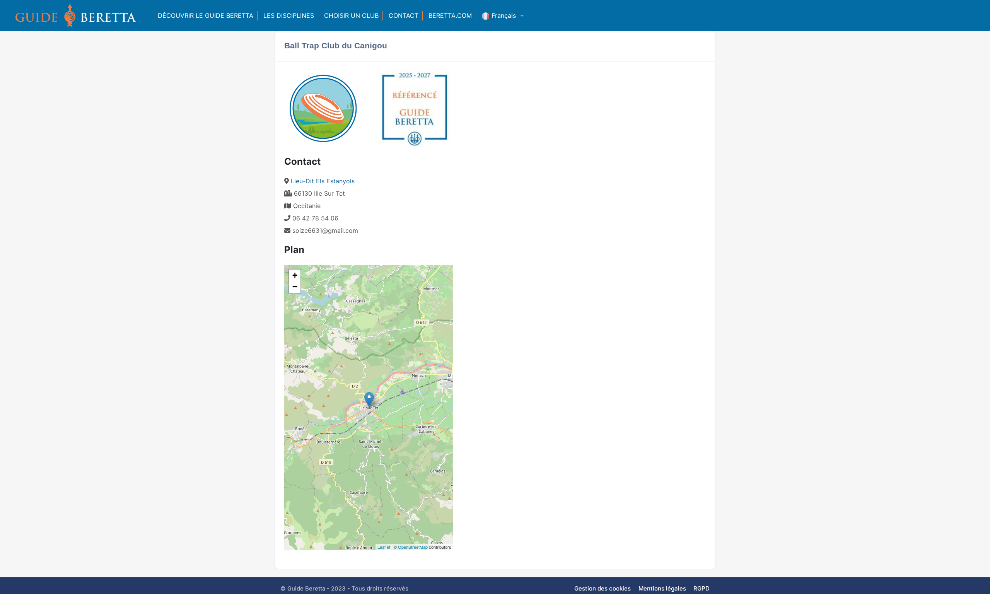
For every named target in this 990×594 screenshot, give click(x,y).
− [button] (294, 287)
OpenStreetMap (413, 547)
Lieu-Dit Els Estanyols (323, 181)
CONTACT (403, 15)
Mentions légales (662, 588)
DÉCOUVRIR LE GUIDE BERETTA (205, 15)
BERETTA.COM (450, 15)
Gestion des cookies (602, 588)
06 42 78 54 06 (314, 218)
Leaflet (383, 547)
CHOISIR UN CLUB (351, 15)
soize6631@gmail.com (325, 230)
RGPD (701, 588)
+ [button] (294, 275)
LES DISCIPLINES (288, 15)
